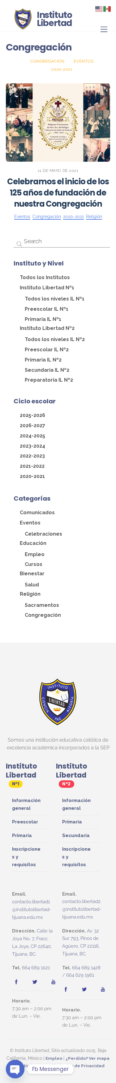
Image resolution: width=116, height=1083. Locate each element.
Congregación (47, 61)
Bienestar (32, 574)
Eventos (84, 61)
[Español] (107, 8)
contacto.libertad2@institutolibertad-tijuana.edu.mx (81, 909)
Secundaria (76, 835)
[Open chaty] (15, 1069)
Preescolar (25, 822)
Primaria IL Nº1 (43, 319)
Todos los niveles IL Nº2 (55, 339)
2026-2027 (32, 425)
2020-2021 (61, 69)
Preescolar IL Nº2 (47, 350)
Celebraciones (43, 534)
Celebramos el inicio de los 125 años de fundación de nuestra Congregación (58, 192)
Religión (94, 216)
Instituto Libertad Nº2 (47, 328)
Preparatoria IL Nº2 (49, 380)
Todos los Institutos (45, 277)
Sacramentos (42, 605)
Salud (32, 585)
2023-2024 (32, 446)
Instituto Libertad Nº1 (47, 288)
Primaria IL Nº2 (43, 360)
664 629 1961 (80, 975)
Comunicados (37, 512)
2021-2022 (32, 466)
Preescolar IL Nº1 (46, 309)
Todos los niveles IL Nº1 (54, 299)
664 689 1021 (36, 968)
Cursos (33, 564)
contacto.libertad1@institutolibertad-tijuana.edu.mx (31, 909)
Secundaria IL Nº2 (47, 370)
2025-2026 (32, 415)
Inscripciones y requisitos (26, 856)
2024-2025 (32, 436)
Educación (33, 543)
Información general (26, 804)
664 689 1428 (86, 968)
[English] (99, 8)
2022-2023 (32, 456)
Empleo (35, 554)
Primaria (22, 835)
